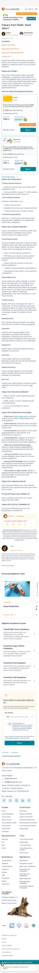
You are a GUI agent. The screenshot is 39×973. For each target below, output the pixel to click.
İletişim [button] (4, 939)
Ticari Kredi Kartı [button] (25, 845)
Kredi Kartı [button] (23, 811)
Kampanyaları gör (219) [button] (10, 157)
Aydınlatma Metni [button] (7, 955)
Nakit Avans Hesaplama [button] (27, 866)
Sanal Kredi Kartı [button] (11, 606)
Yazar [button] (12, 546)
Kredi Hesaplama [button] (7, 814)
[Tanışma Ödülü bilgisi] (24, 117)
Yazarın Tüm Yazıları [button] (8, 565)
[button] (10, 9)
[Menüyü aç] (36, 9)
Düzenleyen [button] (28, 33)
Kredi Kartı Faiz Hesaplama (14, 663)
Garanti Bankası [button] (7, 866)
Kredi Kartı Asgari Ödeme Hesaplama (13, 647)
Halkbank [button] (5, 863)
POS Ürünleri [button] (24, 853)
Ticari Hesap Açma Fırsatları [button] (26, 849)
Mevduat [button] (5, 839)
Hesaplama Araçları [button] (26, 863)
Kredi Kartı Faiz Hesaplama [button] (25, 874)
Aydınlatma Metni (12, 738)
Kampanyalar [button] (24, 828)
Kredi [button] (3, 811)
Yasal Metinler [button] (6, 952)
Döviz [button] (4, 848)
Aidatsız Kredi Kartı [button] (26, 814)
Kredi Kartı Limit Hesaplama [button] (25, 870)
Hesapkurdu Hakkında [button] (9, 935)
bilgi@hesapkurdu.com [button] (13, 782)
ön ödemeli (15, 77)
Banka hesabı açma (20, 416)
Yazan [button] (8, 33)
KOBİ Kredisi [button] (24, 842)
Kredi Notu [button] (5, 831)
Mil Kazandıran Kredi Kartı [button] (28, 823)
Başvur (28, 130)
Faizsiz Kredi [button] (6, 817)
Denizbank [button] (5, 878)
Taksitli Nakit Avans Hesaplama (16, 629)
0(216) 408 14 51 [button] (11, 778)
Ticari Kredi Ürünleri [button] (26, 839)
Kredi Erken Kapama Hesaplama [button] (26, 887)
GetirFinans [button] (5, 884)
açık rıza (16, 728)
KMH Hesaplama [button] (25, 878)
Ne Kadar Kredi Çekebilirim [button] (25, 882)
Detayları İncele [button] (9, 130)
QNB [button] (3, 875)
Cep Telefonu (9, 712)
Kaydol (19, 743)
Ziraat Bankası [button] (6, 860)
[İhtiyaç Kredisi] (32, 717)
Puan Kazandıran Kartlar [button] (28, 825)
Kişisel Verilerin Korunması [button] (10, 949)
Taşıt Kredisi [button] (6, 828)
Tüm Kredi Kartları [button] (8, 177)
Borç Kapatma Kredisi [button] (9, 823)
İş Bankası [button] (5, 869)
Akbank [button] (4, 872)
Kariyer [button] (4, 942)
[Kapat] (36, 967)
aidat (31, 385)
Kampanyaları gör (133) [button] (10, 113)
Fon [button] (3, 842)
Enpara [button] (4, 881)
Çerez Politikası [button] (7, 945)
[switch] (8, 724)
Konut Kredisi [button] (6, 825)
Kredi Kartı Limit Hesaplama (14, 677)
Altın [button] (3, 845)
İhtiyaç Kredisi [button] (6, 820)
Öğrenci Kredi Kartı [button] (26, 817)
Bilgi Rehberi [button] (24, 860)
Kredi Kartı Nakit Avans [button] (27, 820)
